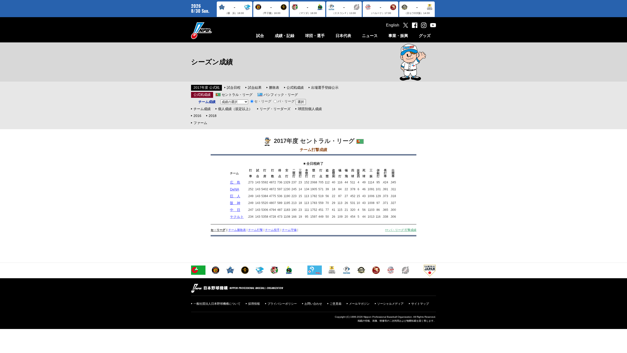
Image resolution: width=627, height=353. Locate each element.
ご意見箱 (335, 303)
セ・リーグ (262, 101)
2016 (197, 116)
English (392, 25)
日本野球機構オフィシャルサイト (214, 30)
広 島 (235, 182)
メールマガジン (359, 303)
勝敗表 (274, 87)
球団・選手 (315, 36)
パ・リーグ (286, 101)
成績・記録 (284, 36)
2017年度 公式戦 (206, 87)
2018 (213, 116)
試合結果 (255, 87)
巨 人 (235, 196)
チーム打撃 (255, 230)
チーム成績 (202, 109)
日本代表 (343, 36)
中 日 (235, 210)
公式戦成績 (295, 87)
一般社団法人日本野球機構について (217, 303)
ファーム (200, 123)
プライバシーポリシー (282, 303)
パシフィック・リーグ (281, 95)
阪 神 (235, 203)
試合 (260, 36)
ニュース (370, 36)
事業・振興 (398, 36)
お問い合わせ (313, 303)
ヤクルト (237, 217)
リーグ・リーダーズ (275, 109)
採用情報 (254, 303)
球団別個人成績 (310, 109)
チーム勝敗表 (237, 230)
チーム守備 (289, 230)
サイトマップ (420, 303)
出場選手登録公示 (324, 87)
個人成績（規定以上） (235, 109)
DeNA (234, 189)
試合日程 (234, 87)
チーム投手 (272, 230)
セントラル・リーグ (237, 95)
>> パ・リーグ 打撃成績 (400, 230)
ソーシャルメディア (390, 303)
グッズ (425, 36)
